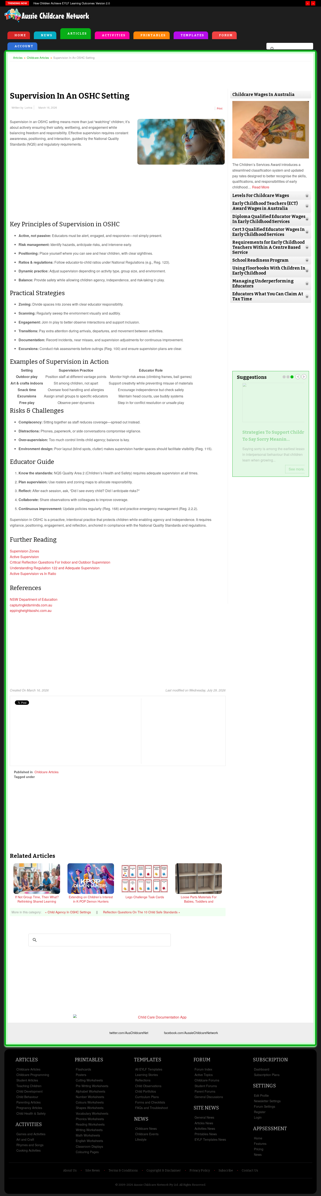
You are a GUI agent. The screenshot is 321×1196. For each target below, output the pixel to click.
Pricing (258, 1149)
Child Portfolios (145, 1091)
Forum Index (203, 1069)
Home (20, 35)
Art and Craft (25, 1139)
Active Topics (204, 1074)
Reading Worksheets (90, 1124)
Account (23, 46)
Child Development (29, 1091)
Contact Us (250, 1170)
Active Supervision (24, 556)
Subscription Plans (267, 1074)
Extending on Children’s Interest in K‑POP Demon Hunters (91, 899)
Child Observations (148, 1086)
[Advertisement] (217, 17)
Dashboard (261, 1069)
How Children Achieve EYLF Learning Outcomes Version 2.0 (71, 3)
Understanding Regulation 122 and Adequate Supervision (55, 567)
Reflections (142, 1080)
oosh (96, 776)
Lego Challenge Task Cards (145, 897)
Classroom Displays (89, 1146)
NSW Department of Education (33, 599)
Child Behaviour (27, 1097)
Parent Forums (205, 1091)
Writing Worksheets (89, 1130)
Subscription (270, 1060)
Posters (81, 1074)
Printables (153, 35)
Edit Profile (261, 1095)
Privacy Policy (200, 1170)
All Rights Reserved (192, 1184)
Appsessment (270, 1129)
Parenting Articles (28, 1102)
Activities (114, 35)
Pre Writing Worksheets (92, 1086)
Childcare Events (147, 1134)
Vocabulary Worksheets (92, 1113)
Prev (297, 376)
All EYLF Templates (148, 1069)
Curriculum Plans (147, 1097)
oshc (111, 776)
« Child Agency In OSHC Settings (68, 912)
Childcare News (146, 1128)
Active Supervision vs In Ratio (33, 573)
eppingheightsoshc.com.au (31, 610)
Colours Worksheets (90, 1102)
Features (260, 1143)
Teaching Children (28, 1086)
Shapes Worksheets (90, 1107)
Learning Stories (146, 1074)
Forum (226, 35)
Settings (264, 1086)
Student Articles (27, 1080)
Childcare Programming (32, 1074)
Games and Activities (30, 1134)
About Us (70, 1170)
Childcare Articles (47, 772)
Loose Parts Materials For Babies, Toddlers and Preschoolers (199, 901)
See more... (292, 469)
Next (304, 376)
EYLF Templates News (210, 1139)
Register (260, 1112)
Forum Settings (264, 1106)
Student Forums (206, 1086)
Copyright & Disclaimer (164, 1170)
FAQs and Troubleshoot (151, 1107)
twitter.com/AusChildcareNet (128, 1033)
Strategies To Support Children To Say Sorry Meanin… (270, 436)
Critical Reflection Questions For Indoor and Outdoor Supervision (60, 562)
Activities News (205, 1128)
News (46, 35)
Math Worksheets (88, 1135)
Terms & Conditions (123, 1170)
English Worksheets (89, 1141)
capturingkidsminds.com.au (31, 605)
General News (204, 1117)
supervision (78, 776)
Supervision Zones (24, 551)
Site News (206, 1108)
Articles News (204, 1123)
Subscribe (226, 1170)
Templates (192, 35)
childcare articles (53, 776)
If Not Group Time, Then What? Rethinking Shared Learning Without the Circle (37, 901)
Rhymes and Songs (29, 1145)
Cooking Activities (28, 1150)
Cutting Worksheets (89, 1080)
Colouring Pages (87, 1152)
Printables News (206, 1134)
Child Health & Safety (31, 1113)
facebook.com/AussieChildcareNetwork (191, 1033)
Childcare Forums (207, 1080)
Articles (77, 33)
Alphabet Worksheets (90, 1091)
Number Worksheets (90, 1097)
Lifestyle (141, 1139)
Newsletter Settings (267, 1101)
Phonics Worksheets (90, 1119)
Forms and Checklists (150, 1102)
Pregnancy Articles (29, 1107)
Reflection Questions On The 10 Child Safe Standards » (141, 912)
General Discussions (209, 1097)
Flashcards (83, 1069)
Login (258, 1117)
